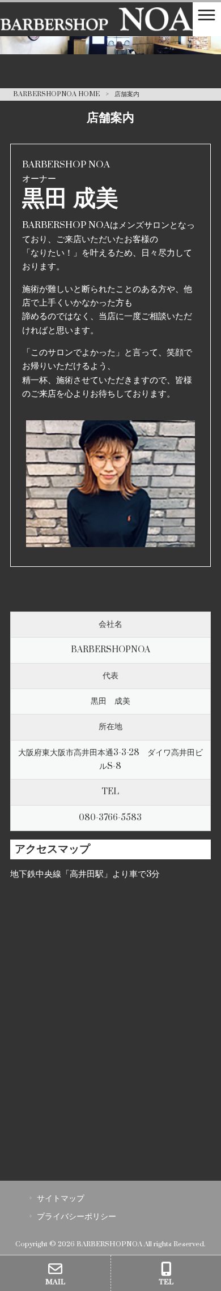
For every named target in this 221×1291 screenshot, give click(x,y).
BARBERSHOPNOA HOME (56, 94)
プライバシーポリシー (76, 1216)
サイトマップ (60, 1198)
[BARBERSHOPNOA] (96, 19)
